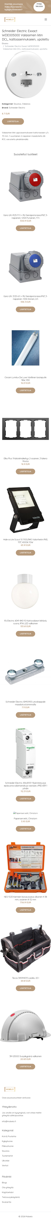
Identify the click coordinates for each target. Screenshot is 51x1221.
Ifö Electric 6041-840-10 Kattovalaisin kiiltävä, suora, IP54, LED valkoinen (25, 622)
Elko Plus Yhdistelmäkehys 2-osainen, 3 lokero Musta (25, 460)
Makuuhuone (7, 1146)
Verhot (5, 1165)
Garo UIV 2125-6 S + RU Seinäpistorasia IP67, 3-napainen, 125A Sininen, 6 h (25, 297)
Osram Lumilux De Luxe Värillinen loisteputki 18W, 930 (25, 378)
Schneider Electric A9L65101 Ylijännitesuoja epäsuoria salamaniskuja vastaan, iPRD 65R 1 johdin (25, 786)
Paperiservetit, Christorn (25, 818)
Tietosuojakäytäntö (11, 1197)
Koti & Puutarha (9, 1136)
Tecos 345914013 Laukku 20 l (25, 978)
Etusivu (5, 43)
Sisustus (17, 104)
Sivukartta (6, 1202)
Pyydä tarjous (39, 5)
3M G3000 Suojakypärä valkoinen (26, 1056)
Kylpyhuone (7, 1141)
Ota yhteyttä (7, 1187)
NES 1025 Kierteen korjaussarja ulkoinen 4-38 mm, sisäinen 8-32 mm (25, 898)
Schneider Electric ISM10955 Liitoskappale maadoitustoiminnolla (25, 703)
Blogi (4, 1182)
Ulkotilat (5, 1160)
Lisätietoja (13, 121)
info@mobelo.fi (9, 1121)
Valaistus (26, 104)
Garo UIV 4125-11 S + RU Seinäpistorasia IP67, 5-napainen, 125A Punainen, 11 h (25, 216)
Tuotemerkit (7, 1156)
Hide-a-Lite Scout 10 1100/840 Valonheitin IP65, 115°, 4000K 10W (25, 541)
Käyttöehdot (7, 1192)
